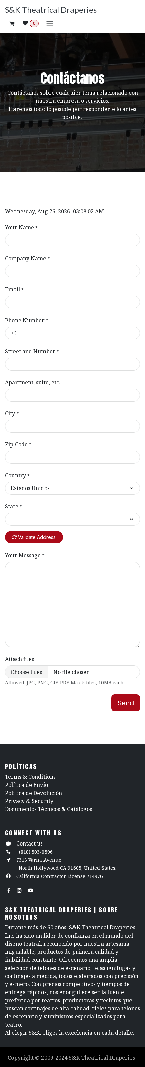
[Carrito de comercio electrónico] (12, 23)
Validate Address (36, 537)
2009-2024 (55, 1057)
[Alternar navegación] (49, 23)
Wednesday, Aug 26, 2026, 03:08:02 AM (54, 211)
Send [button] (125, 703)
